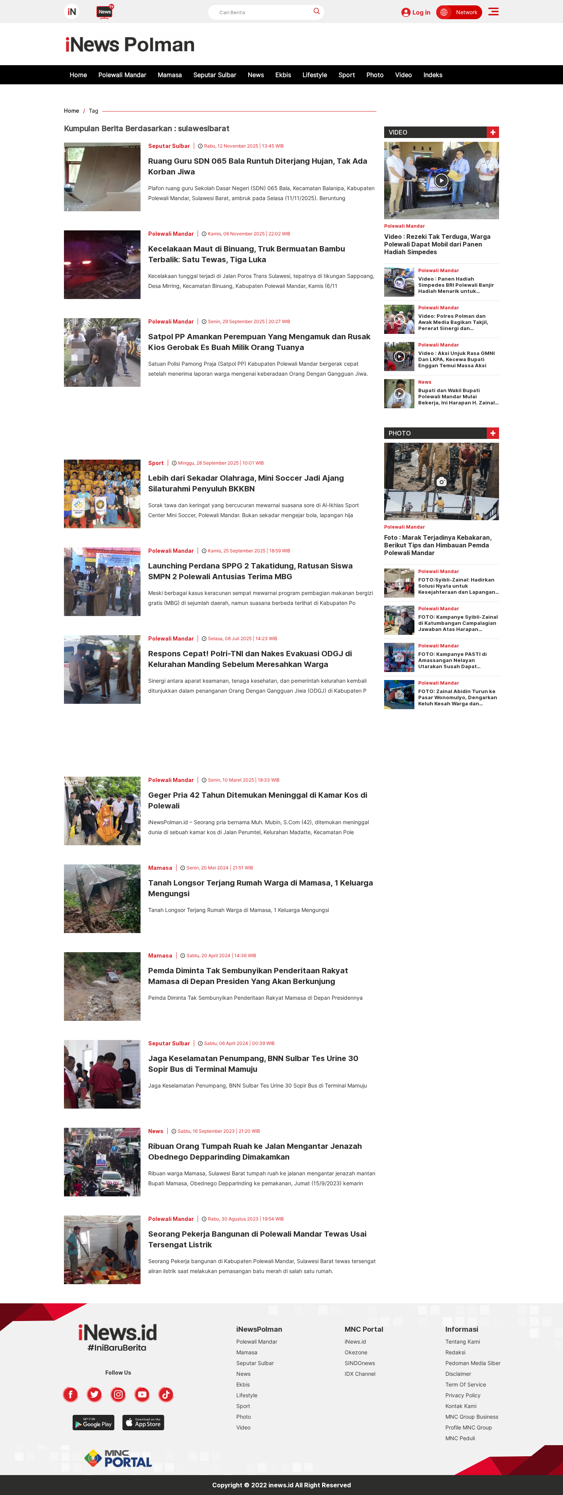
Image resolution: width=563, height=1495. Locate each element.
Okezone (356, 1352)
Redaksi (455, 1352)
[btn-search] (317, 11)
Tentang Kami (462, 1341)
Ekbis (283, 75)
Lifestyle (315, 75)
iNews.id (355, 1341)
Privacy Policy (463, 1395)
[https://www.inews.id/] (130, 44)
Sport (347, 75)
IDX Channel (360, 1373)
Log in (421, 12)
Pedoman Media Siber (473, 1363)
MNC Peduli (460, 1438)
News (256, 75)
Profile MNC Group (468, 1427)
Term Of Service (465, 1384)
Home (78, 75)
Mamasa (170, 75)
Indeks (433, 75)
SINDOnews (360, 1363)
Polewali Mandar (122, 75)
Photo (375, 75)
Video (403, 75)
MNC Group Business (471, 1416)
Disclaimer (458, 1373)
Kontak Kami (460, 1406)
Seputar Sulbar (214, 75)
